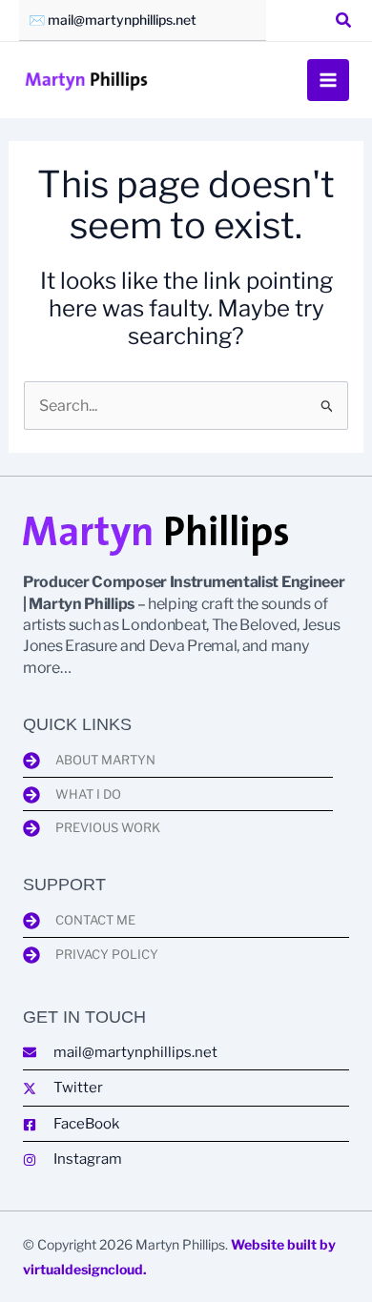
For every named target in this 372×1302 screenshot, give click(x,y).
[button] (344, 22)
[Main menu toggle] (328, 80)
